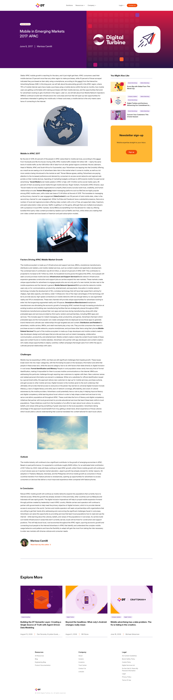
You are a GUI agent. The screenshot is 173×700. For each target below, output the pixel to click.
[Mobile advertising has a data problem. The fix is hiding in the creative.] (132, 611)
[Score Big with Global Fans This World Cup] (131, 87)
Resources (79, 5)
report (79, 81)
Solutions (69, 5)
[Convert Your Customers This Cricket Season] (131, 115)
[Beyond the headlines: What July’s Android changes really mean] (87, 611)
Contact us (132, 5)
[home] (40, 5)
